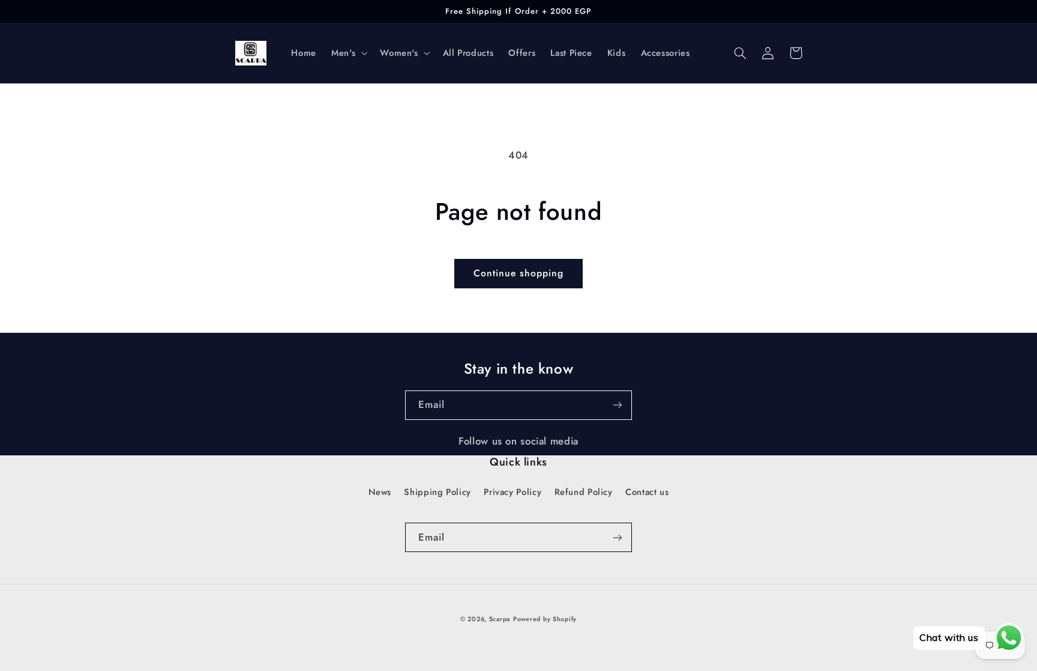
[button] (348, 53)
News (380, 492)
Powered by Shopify (545, 619)
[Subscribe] (617, 405)
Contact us (647, 492)
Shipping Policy (437, 492)
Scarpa (499, 619)
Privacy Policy (512, 492)
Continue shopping (518, 273)
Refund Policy (584, 492)
